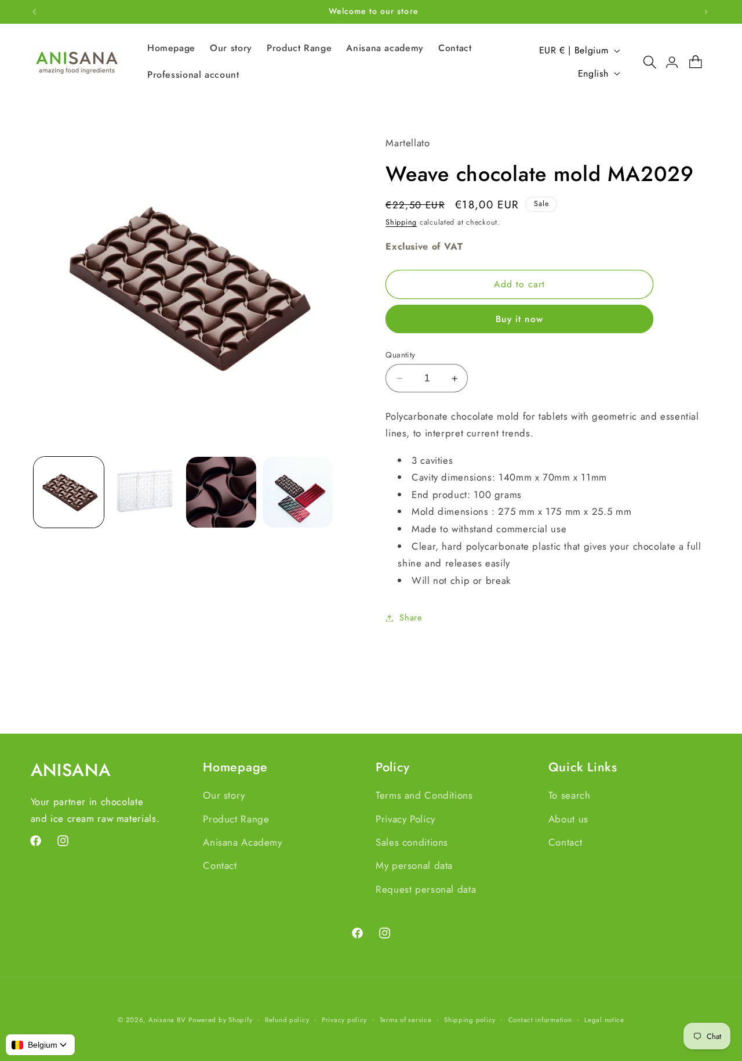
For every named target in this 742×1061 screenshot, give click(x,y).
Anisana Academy (242, 842)
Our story (224, 795)
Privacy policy (344, 1019)
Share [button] (410, 617)
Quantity (400, 354)
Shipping (401, 222)
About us (568, 819)
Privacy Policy (405, 819)
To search (569, 795)
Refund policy (287, 1019)
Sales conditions (412, 842)
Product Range (236, 819)
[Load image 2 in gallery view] (145, 492)
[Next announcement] (706, 11)
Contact (220, 865)
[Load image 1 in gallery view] (69, 492)
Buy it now (520, 319)
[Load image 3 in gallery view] (221, 492)
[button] (644, 62)
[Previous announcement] (34, 11)
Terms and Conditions (424, 795)
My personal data (414, 865)
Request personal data (426, 889)
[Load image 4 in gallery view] (298, 492)
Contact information (540, 1019)
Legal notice (604, 1019)
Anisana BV (167, 1019)
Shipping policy (470, 1019)
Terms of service (406, 1019)
